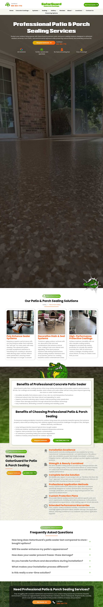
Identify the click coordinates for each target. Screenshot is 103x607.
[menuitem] (11, 10)
